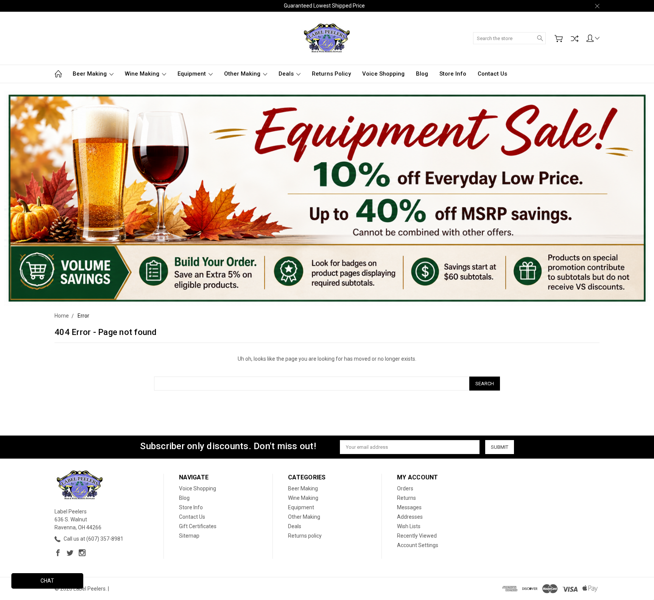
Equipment (192, 73)
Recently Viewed (417, 536)
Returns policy (331, 73)
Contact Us (492, 73)
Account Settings (417, 545)
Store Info (452, 73)
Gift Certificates (197, 526)
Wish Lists (408, 526)
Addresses (410, 517)
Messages (409, 507)
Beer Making (90, 73)
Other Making (243, 73)
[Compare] (574, 38)
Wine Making (143, 73)
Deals (287, 73)
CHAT (47, 581)
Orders (405, 488)
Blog (422, 73)
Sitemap (189, 536)
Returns (406, 498)
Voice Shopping (383, 73)
